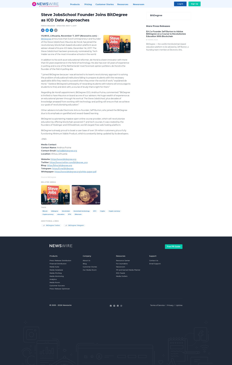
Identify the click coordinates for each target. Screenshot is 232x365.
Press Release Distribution (60, 260)
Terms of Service (157, 305)
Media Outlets (121, 276)
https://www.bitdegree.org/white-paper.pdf (75, 172)
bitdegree (54, 211)
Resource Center (123, 260)
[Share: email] (56, 30)
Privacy (170, 305)
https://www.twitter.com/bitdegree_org (69, 162)
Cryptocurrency (48, 214)
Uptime (179, 305)
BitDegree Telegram (76, 225)
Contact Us (153, 260)
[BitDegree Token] (86, 194)
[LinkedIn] (118, 306)
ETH (69, 214)
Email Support (155, 264)
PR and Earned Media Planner (128, 270)
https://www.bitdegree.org (63, 159)
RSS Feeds (120, 273)
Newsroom (120, 267)
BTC (94, 211)
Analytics (53, 279)
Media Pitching (56, 273)
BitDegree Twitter (53, 225)
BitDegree (46, 39)
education (60, 214)
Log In (180, 4)
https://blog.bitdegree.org (59, 165)
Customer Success (57, 286)
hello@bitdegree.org (67, 151)
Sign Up (194, 4)
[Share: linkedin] (51, 30)
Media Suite (54, 267)
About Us (86, 260)
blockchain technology (82, 211)
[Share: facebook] (43, 30)
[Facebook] (111, 306)
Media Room (55, 282)
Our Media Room (90, 270)
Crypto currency (114, 211)
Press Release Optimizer (60, 289)
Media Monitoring (57, 276)
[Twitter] (114, 306)
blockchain (66, 211)
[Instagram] (121, 306)
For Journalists (122, 264)
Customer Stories (90, 267)
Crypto (102, 211)
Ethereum (78, 214)
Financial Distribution (58, 264)
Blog (85, 264)
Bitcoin (45, 211)
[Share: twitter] (47, 30)
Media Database (56, 270)
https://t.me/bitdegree (63, 168)
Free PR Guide (173, 247)
